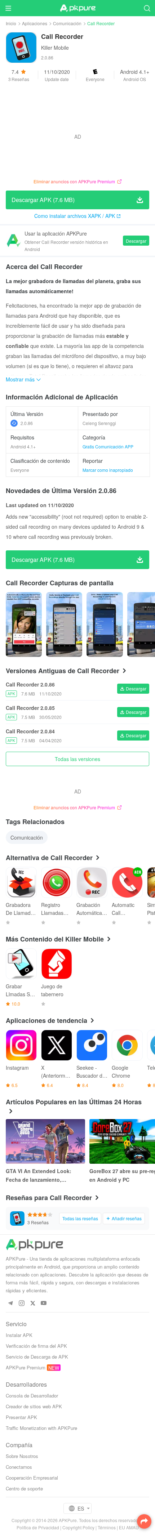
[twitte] (32, 1303)
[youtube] (43, 1303)
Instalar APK (19, 1335)
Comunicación (67, 23)
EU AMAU (129, 1527)
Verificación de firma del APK (36, 1345)
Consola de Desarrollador (32, 1395)
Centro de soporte (24, 1488)
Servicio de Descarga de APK (37, 1356)
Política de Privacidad (38, 1527)
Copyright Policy (78, 1527)
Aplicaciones (34, 23)
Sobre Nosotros (22, 1456)
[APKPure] (77, 8)
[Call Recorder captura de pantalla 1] (64, 624)
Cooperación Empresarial (32, 1477)
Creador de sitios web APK (34, 1406)
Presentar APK (21, 1417)
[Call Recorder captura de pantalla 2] (105, 624)
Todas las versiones (77, 758)
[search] (147, 8)
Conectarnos (19, 1466)
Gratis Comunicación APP (108, 446)
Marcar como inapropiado (108, 470)
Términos (107, 1527)
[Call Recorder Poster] (24, 624)
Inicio (11, 23)
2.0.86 (27, 423)
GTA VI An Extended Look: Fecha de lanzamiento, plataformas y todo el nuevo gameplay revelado (40, 1175)
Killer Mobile (55, 47)
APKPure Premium (25, 1367)
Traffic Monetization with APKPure (41, 1428)
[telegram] (10, 1303)
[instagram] (21, 1303)
